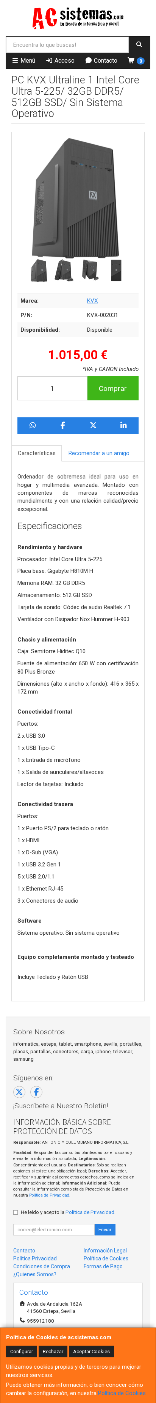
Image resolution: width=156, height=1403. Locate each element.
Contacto (104, 60)
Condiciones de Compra (41, 1266)
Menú (27, 60)
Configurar (21, 1351)
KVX (92, 300)
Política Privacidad (35, 1258)
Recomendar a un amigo (99, 453)
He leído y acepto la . (68, 1212)
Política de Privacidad (49, 1195)
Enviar (104, 1229)
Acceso (64, 60)
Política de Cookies (122, 1393)
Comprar (113, 388)
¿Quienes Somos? (34, 1274)
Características (37, 453)
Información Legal (105, 1251)
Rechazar (53, 1351)
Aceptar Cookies (91, 1351)
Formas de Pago (103, 1266)
